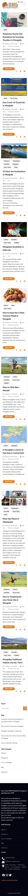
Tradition (16, 242)
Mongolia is (4, 758)
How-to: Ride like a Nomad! (9, 743)
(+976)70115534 (10, 857)
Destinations (16, 161)
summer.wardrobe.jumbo (9, 880)
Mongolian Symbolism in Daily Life (11, 731)
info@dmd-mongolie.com (12, 861)
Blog (2, 767)
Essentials (6, 164)
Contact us (4, 772)
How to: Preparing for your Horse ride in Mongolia (12, 600)
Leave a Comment (14, 46)
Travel (15, 167)
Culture (6, 239)
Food (12, 305)
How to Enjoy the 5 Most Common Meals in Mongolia (13, 316)
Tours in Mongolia (6, 762)
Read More (8, 68)
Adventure (7, 161)
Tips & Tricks (13, 98)
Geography (15, 164)
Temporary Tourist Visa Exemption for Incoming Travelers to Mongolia (13, 37)
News (5, 29)
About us (3, 753)
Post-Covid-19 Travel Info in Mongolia (12, 726)
